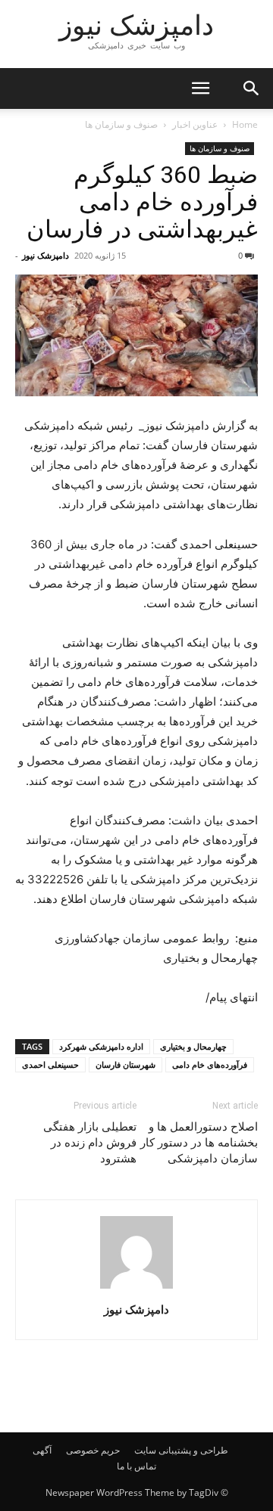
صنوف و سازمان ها (121, 124)
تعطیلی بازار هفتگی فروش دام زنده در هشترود (89, 1142)
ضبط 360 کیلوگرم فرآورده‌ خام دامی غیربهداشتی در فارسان (142, 202)
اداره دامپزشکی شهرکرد (101, 1046)
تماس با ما (136, 1466)
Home (245, 124)
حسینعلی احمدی (50, 1064)
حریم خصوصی (93, 1450)
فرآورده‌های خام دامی (209, 1064)
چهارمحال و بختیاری (193, 1046)
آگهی (42, 1450)
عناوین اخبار (195, 124)
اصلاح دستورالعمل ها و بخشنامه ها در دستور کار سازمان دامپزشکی (199, 1142)
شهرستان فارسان (125, 1064)
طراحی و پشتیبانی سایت (181, 1450)
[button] (200, 88)
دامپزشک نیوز (45, 255)
